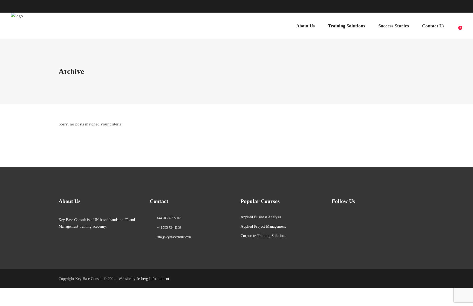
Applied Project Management (263, 226)
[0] (457, 25)
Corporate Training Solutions (263, 236)
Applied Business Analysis (261, 217)
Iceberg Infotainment (153, 279)
